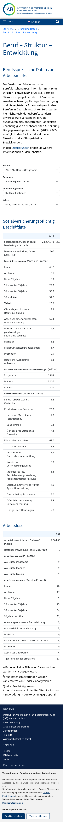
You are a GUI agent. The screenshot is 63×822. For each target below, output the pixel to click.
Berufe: (6, 165)
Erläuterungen (20, 148)
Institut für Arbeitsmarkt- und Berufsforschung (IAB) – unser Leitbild (29, 716)
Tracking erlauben (13, 816)
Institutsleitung (11, 722)
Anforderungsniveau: (13, 188)
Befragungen (10, 730)
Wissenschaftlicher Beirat (17, 739)
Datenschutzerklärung (12, 803)
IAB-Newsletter (11, 755)
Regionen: (8, 176)
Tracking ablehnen (38, 816)
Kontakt (7, 759)
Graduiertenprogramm (16, 726)
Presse (6, 751)
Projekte (7, 734)
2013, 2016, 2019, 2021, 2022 (20, 204)
